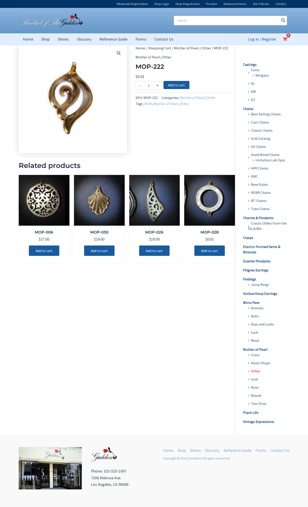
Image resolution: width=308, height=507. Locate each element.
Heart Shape (260, 363)
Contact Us (279, 450)
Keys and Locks (262, 324)
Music (255, 340)
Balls (255, 316)
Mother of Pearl (186, 48)
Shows (195, 450)
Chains (248, 108)
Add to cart (176, 85)
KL (253, 83)
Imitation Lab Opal (270, 160)
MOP (148, 103)
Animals (257, 308)
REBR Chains (261, 192)
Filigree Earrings (256, 270)
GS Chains (258, 146)
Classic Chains (262, 130)
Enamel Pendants (257, 261)
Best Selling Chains (266, 114)
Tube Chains (260, 208)
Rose (255, 387)
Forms (260, 450)
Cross (255, 355)
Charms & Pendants (258, 218)
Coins (255, 70)
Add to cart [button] (44, 250)
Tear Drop (258, 403)
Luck (254, 332)
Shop (181, 450)
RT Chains (259, 200)
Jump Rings (260, 284)
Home (140, 48)
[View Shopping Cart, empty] (285, 39)
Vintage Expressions (258, 421)
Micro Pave (251, 302)
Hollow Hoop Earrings (260, 293)
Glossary (212, 450)
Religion (262, 75)
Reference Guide (237, 450)
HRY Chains (259, 168)
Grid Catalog (260, 138)
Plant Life (250, 412)
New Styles (259, 184)
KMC (254, 176)
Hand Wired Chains (265, 154)
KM (253, 91)
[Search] (283, 20)
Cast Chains (260, 122)
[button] (119, 53)
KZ (253, 99)
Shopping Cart (159, 48)
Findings (249, 279)
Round (256, 395)
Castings (250, 64)
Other (206, 48)
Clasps (248, 237)
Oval (254, 379)
